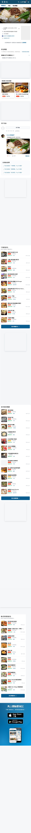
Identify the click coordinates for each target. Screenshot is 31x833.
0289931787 (7, 38)
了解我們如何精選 (25, 51)
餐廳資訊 (3, 5)
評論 (9, 5)
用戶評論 (3, 123)
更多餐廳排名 (14, 326)
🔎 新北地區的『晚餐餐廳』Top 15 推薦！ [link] (13, 169)
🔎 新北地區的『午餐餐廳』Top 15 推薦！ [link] (13, 165)
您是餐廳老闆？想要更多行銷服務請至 (15, 42)
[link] (14, 255)
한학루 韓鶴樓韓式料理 (9, 36)
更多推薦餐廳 (14, 498)
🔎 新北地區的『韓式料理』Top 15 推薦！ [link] (13, 172)
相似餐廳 (15, 5)
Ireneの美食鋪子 (11, 135)
